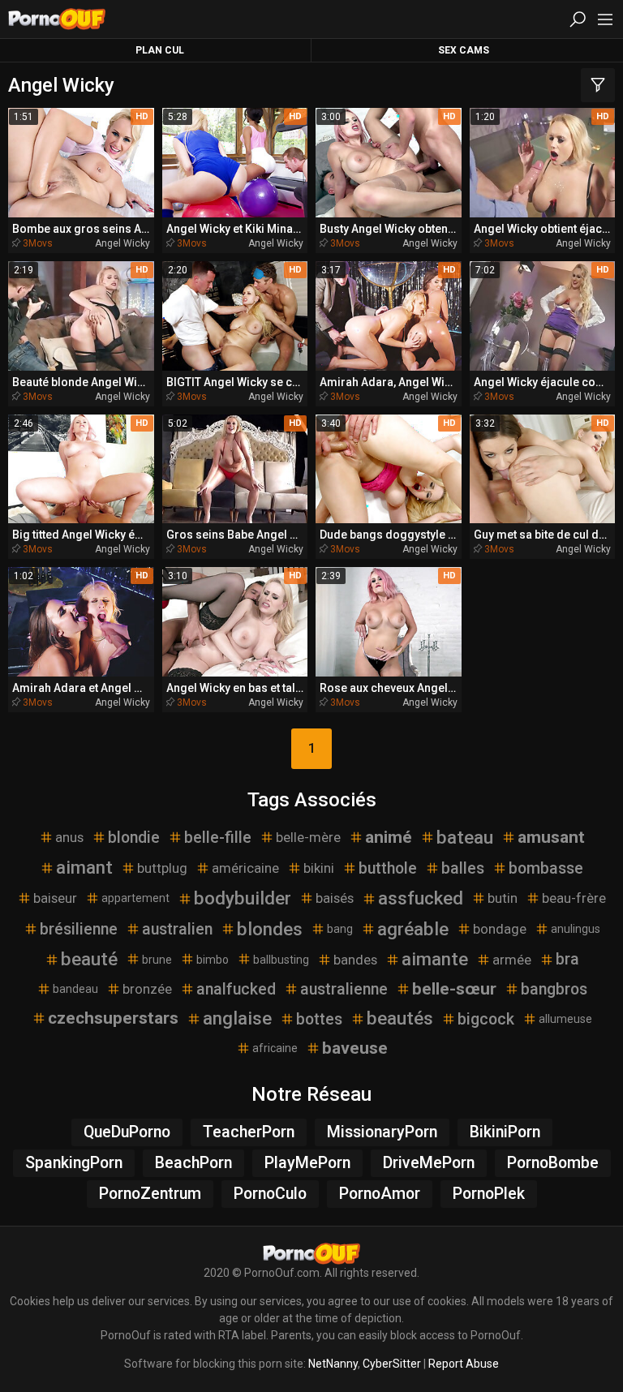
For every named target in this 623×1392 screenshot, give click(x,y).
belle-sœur (454, 989)
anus (69, 837)
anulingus (575, 928)
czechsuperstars (113, 1018)
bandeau (75, 988)
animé (388, 837)
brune (157, 959)
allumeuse (565, 1018)
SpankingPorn (73, 1163)
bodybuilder (242, 898)
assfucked (420, 898)
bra (567, 959)
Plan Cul (159, 50)
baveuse (355, 1048)
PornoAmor (379, 1193)
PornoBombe (553, 1163)
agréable (413, 928)
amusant (551, 837)
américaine (245, 868)
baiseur (55, 898)
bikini (318, 868)
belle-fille (217, 837)
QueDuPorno (127, 1132)
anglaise (237, 1018)
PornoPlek (489, 1193)
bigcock (486, 1019)
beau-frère (574, 898)
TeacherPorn (248, 1132)
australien (177, 929)
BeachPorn (193, 1163)
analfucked (236, 989)
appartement (135, 897)
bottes (319, 1019)
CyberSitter (392, 1363)
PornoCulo (270, 1193)
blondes (270, 928)
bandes (355, 960)
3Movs (38, 243)
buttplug (162, 868)
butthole (388, 868)
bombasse (546, 868)
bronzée (147, 989)
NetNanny (333, 1363)
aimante (435, 958)
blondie (134, 837)
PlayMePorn (307, 1163)
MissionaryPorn (382, 1132)
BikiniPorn (505, 1132)
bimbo (212, 959)
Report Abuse (463, 1363)
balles (462, 868)
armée (511, 960)
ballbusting (281, 959)
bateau (464, 837)
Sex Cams (463, 50)
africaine (275, 1048)
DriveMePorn (429, 1163)
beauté (89, 958)
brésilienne (79, 929)
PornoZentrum (150, 1193)
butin (503, 898)
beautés (400, 1018)
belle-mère (308, 837)
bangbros (554, 989)
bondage (499, 929)
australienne (344, 989)
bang (340, 928)
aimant (84, 867)
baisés (335, 898)
